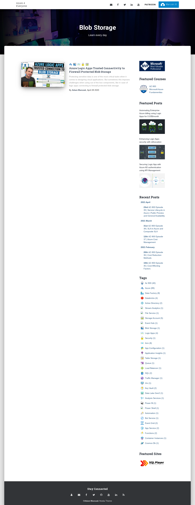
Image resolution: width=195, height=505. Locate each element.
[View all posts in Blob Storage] (75, 64)
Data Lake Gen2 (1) (154, 393)
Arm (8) (148, 343)
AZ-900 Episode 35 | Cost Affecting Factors (153, 266)
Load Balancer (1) (153, 368)
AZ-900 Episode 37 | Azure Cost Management (153, 239)
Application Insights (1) (155, 353)
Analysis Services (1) (154, 398)
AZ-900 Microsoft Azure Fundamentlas (156, 89)
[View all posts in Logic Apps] (79, 64)
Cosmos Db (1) (152, 443)
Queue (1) (149, 363)
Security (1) (150, 338)
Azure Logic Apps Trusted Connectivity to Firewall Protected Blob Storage (97, 69)
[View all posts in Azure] (71, 64)
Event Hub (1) (151, 323)
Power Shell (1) (152, 408)
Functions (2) (151, 433)
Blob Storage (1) (152, 328)
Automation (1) (151, 413)
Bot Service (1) (151, 418)
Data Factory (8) (152, 293)
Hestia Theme (105, 501)
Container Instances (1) (155, 438)
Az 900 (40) (150, 283)
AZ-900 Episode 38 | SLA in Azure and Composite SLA (153, 229)
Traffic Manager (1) (153, 378)
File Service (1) (152, 313)
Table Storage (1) (153, 358)
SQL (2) (148, 373)
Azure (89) (150, 288)
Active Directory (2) (153, 303)
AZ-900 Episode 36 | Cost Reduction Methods (153, 255)
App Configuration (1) (154, 348)
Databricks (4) (151, 298)
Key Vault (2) (151, 388)
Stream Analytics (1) (154, 308)
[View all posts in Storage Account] (87, 64)
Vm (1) (148, 383)
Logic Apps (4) (151, 333)
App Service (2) (152, 428)
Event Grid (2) (151, 423)
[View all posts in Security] (84, 64)
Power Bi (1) (150, 403)
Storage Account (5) (154, 318)
